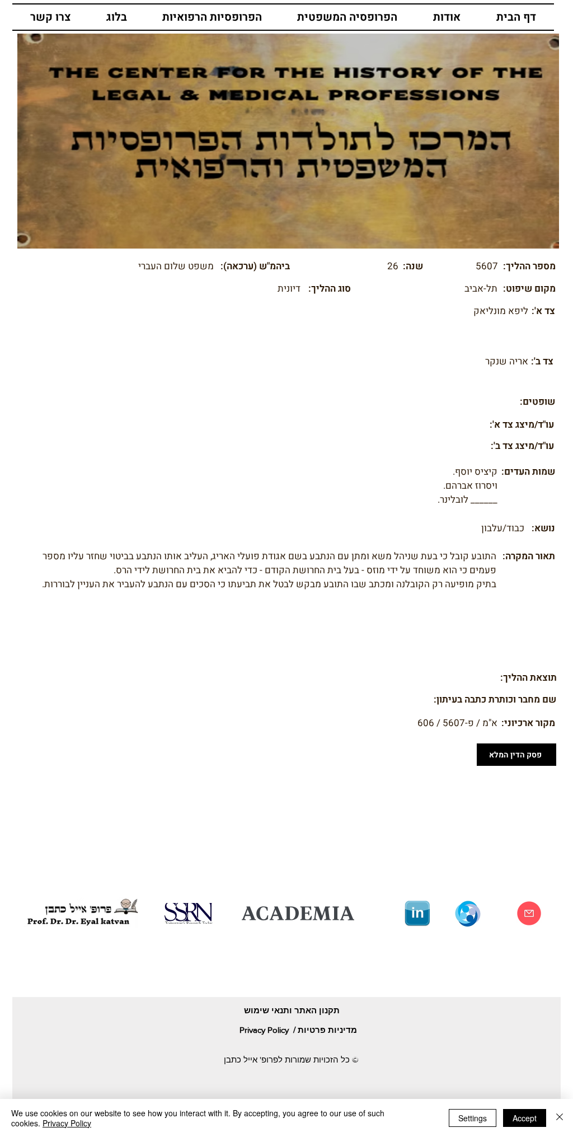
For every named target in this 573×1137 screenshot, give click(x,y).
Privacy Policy (67, 1123)
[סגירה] (559, 1118)
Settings (472, 1118)
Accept (525, 1118)
